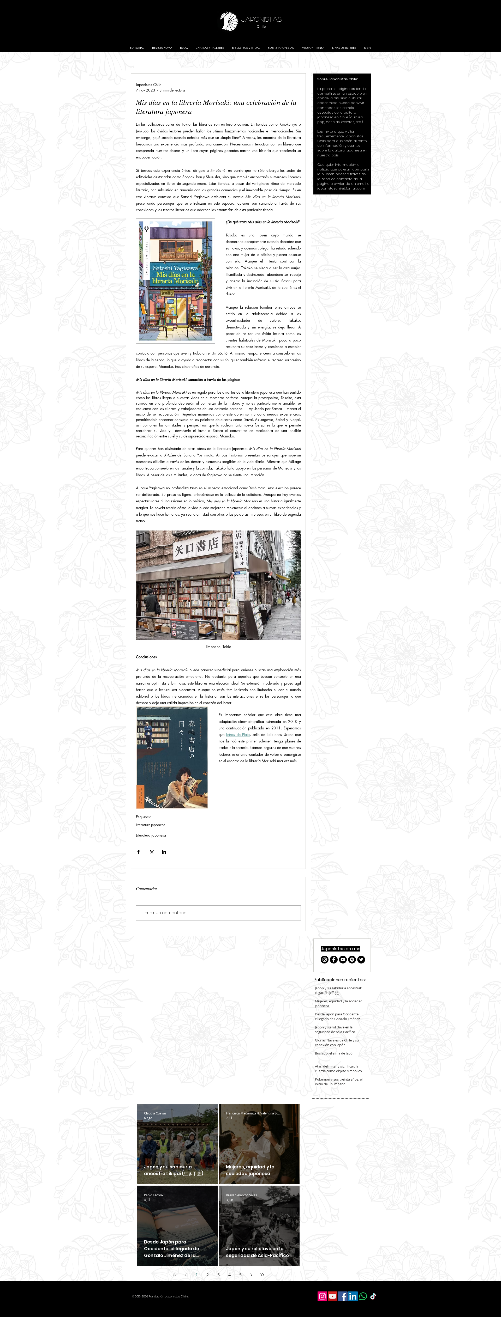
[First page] (174, 1274)
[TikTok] (373, 1296)
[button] (210, 45)
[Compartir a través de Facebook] (138, 851)
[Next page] (251, 1274)
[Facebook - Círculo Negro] (334, 960)
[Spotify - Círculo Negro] (352, 960)
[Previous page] (185, 1274)
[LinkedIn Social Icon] (353, 1296)
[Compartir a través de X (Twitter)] (151, 851)
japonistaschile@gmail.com (341, 188)
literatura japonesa (150, 825)
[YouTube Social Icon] (332, 1296)
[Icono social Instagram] (322, 1296)
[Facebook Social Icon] (343, 1296)
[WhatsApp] (363, 1296)
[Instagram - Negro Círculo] (325, 960)
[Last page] (262, 1274)
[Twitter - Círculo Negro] (361, 960)
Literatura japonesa (151, 835)
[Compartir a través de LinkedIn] (164, 851)
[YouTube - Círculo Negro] (343, 960)
